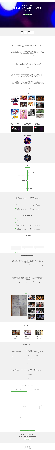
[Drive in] (23, 98)
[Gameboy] (40, 116)
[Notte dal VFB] (40, 317)
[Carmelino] (40, 304)
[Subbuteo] (40, 111)
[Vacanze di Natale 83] (15, 114)
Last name (29, 415)
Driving (12, 389)
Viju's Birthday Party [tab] (27, 167)
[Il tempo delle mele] (40, 98)
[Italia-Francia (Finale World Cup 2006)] (31, 316)
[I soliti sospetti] (40, 297)
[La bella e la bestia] (31, 304)
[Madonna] (31, 112)
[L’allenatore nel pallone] (15, 101)
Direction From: (13, 387)
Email (20, 417)
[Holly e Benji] (31, 98)
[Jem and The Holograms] (23, 114)
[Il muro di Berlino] (40, 105)
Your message (21, 422)
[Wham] (23, 104)
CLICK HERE (27, 439)
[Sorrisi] (31, 310)
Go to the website (16, 338)
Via (21, 387)
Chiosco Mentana (16, 252)
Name (20, 415)
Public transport (18, 389)
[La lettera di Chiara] (19, 305)
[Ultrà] (31, 297)
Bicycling (15, 389)
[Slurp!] (31, 104)
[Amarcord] (40, 310)
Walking (22, 389)
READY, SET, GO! (27, 14)
